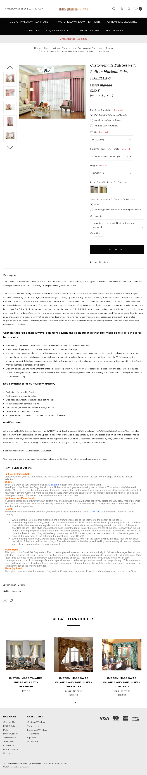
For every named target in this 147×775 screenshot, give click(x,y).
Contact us (129, 438)
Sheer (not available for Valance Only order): (112, 199)
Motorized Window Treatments (79, 21)
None (96, 204)
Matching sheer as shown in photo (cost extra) (117, 209)
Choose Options (49, 667)
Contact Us (32, 30)
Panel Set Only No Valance (107, 120)
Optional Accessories (122, 21)
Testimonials (114, 30)
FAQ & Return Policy (59, 30)
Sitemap (7, 753)
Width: (99, 132)
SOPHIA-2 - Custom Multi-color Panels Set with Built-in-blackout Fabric (49, 682)
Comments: (96, 216)
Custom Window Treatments (29, 21)
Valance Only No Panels (106, 125)
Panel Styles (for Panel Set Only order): (110, 182)
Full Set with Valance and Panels (110, 115)
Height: (99, 165)
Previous (9, 67)
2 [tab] (75, 702)
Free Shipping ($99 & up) (73, 38)
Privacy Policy (10, 749)
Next (9, 147)
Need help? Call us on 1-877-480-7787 (24, 8)
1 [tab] (71, 702)
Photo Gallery (89, 30)
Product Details (98, 262)
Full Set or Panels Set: (106, 110)
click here (101, 459)
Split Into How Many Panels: (110, 148)
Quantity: (95, 233)
